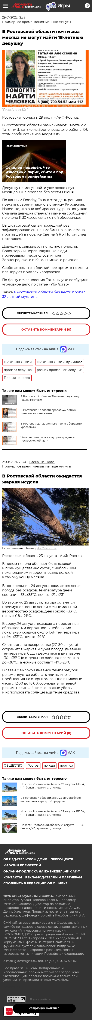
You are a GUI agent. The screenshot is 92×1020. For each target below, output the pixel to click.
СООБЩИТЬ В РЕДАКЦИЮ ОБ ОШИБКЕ (35, 883)
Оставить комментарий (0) (46, 329)
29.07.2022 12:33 (13, 17)
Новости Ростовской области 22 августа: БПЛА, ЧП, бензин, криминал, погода (53, 813)
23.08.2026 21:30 (14, 462)
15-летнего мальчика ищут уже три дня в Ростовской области (47, 439)
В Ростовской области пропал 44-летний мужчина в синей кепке (48, 411)
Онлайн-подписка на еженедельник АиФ (41, 871)
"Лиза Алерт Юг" (15, 110)
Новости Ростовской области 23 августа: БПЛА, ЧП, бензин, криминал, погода (53, 786)
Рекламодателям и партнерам (53, 877)
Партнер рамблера (40, 999)
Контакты (12, 877)
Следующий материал (44, 1008)
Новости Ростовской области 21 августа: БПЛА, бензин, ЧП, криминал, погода (52, 826)
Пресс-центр (61, 859)
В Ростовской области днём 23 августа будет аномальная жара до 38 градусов (51, 799)
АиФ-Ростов (46, 548)
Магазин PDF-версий (22, 865)
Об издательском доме (25, 859)
